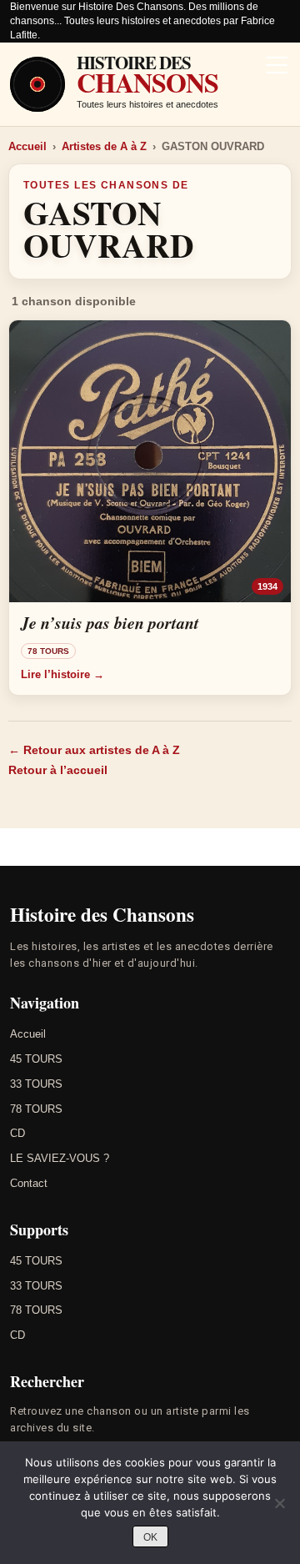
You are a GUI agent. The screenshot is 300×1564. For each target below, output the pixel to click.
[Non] (279, 1503)
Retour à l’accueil (58, 770)
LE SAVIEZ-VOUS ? (59, 1158)
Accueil (27, 146)
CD (17, 1133)
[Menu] (277, 66)
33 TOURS (36, 1084)
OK (150, 1537)
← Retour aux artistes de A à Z (94, 750)
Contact (29, 1183)
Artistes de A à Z (104, 146)
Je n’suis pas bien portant (110, 622)
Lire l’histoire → (62, 674)
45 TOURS (36, 1059)
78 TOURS (36, 1109)
